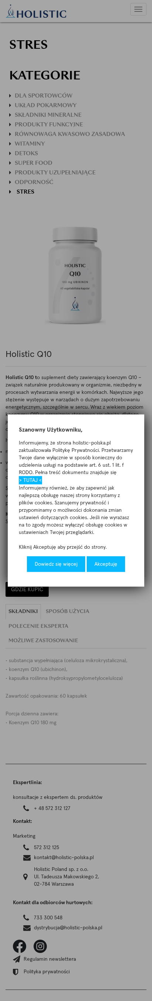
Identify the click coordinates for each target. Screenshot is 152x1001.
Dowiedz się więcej (56, 564)
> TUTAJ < (30, 480)
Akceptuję (105, 564)
